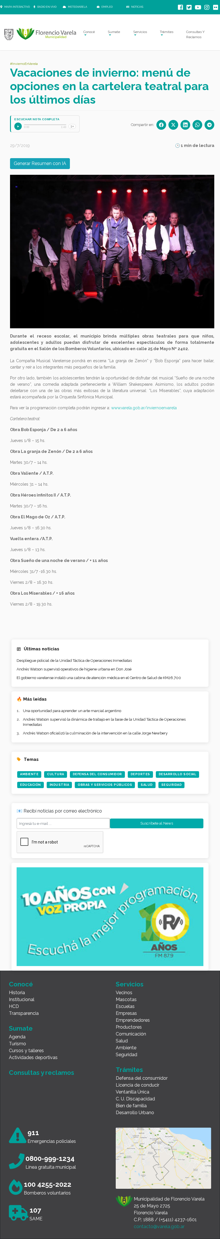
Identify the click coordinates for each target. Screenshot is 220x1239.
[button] (30, 251)
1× (72, 126)
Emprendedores (133, 1020)
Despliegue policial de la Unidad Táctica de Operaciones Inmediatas (74, 660)
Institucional (21, 999)
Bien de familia (131, 1105)
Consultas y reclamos (41, 1072)
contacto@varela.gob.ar (159, 1226)
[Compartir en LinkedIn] (185, 125)
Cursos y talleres (26, 1050)
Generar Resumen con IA (40, 163)
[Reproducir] (18, 126)
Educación (30, 785)
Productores (129, 1027)
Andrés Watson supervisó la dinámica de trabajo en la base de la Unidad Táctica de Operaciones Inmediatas (104, 722)
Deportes (140, 774)
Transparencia (24, 1013)
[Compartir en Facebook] (161, 125)
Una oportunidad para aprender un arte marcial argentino (72, 711)
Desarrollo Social (178, 774)
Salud (147, 785)
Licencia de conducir (137, 1085)
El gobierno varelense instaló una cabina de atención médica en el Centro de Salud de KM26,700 (99, 678)
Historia (17, 992)
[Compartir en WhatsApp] (197, 125)
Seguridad (171, 785)
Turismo (17, 1043)
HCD (14, 1006)
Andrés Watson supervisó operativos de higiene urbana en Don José (74, 669)
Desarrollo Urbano (135, 1112)
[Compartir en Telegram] (209, 125)
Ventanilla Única (132, 1092)
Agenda (17, 1037)
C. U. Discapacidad (135, 1099)
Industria (59, 785)
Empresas (126, 1013)
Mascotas (126, 999)
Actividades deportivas (33, 1057)
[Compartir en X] (173, 125)
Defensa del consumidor (142, 1078)
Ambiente (29, 774)
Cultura (55, 774)
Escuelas (125, 1006)
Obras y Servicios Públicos (105, 785)
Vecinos (124, 992)
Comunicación (131, 1034)
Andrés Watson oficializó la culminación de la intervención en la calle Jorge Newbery (95, 733)
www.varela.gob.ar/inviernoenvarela (144, 408)
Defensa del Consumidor (97, 774)
